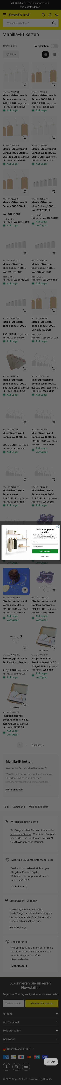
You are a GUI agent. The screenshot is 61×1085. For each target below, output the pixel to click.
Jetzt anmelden (45, 551)
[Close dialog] (57, 526)
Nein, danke (45, 556)
